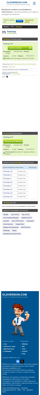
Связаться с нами (9, 346)
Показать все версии (29, 21)
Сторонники (7, 351)
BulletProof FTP (27, 218)
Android (24, 351)
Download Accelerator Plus (12, 234)
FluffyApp (6, 230)
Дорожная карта (8, 349)
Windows (6, 27)
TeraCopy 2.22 (7, 193)
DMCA (19, 390)
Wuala (14, 230)
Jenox (4, 392)
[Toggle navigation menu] (34, 3)
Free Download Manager (11, 218)
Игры (24, 353)
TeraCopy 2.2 (7, 186)
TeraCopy (11, 31)
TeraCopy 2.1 (7, 178)
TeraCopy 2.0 (7, 175)
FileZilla (5, 214)
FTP (12, 27)
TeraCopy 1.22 (7, 171)
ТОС (24, 390)
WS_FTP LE (25, 214)
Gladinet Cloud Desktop (10, 227)
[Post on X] (7, 77)
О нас (5, 344)
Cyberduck (30, 221)
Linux (24, 349)
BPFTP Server (25, 227)
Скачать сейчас (15, 48)
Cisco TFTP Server (18, 221)
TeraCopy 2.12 (7, 189)
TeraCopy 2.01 (7, 182)
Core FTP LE (15, 214)
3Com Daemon (8, 224)
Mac (23, 346)
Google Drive (20, 224)
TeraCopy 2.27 (8, 44)
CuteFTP (6, 221)
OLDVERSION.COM (17, 2)
